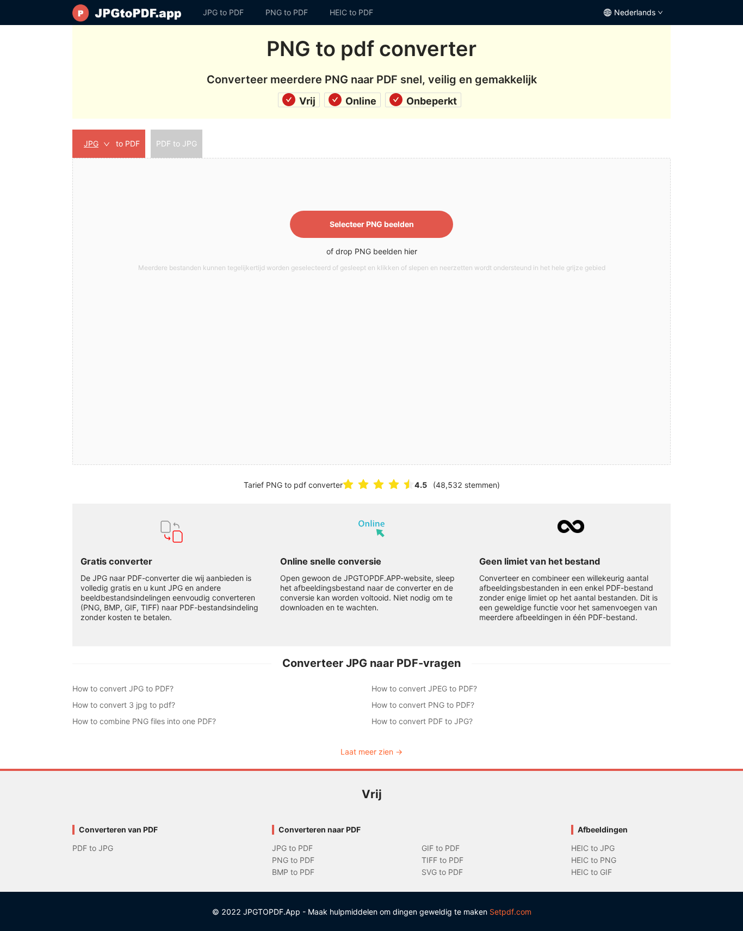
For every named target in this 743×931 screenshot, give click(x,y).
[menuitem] (132, 12)
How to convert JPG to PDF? (123, 688)
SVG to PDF (442, 872)
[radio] (348, 484)
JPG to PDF (223, 12)
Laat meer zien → (371, 751)
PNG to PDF (286, 12)
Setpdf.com (510, 911)
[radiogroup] (378, 484)
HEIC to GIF (591, 872)
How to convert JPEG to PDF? (424, 688)
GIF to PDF (441, 848)
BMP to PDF (293, 872)
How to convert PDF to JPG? (422, 721)
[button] (371, 311)
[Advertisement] (371, 357)
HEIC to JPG (593, 848)
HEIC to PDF (351, 12)
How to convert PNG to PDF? (422, 704)
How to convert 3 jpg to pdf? (123, 704)
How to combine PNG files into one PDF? (144, 721)
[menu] (371, 12)
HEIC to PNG (593, 860)
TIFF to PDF (442, 860)
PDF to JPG (92, 848)
